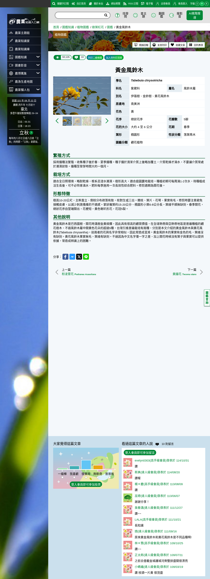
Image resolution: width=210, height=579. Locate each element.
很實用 (86, 474)
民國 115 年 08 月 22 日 (24, 100)
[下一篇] (200, 272)
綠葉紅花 (98, 27)
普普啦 (109, 474)
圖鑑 (110, 27)
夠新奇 (97, 474)
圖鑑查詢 (207, 297)
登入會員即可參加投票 (86, 484)
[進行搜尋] (106, 15)
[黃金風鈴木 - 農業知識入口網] (24, 21)
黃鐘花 (184, 274)
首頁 (56, 27)
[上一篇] (57, 272)
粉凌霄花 (79, 274)
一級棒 (62, 474)
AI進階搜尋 (194, 15)
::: (1, 3)
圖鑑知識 (68, 27)
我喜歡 (74, 474)
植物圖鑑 (83, 27)
